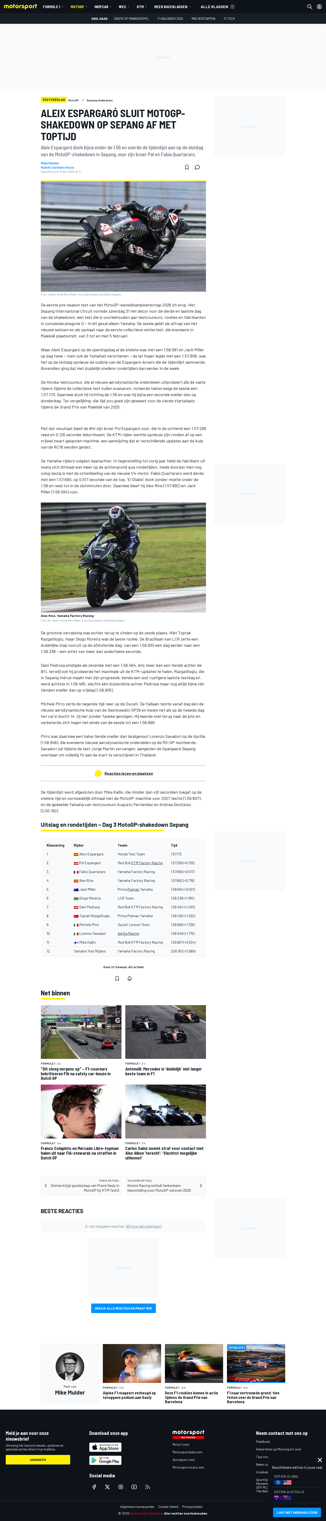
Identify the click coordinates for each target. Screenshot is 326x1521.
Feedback (263, 1441)
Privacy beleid (192, 1507)
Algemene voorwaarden (137, 1507)
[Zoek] (310, 6)
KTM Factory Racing (147, 863)
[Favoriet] (187, 167)
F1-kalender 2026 (170, 18)
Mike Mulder (50, 163)
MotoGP (77, 6)
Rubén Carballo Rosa (57, 167)
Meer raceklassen (170, 6)
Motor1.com (181, 1444)
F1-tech (229, 18)
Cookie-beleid (168, 1507)
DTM (140, 6)
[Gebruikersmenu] (319, 6)
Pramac (133, 889)
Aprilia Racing (128, 933)
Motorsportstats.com (188, 1467)
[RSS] (147, 1487)
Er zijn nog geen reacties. (123, 1226)
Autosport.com (184, 1460)
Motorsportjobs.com (187, 1452)
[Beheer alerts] (129, 978)
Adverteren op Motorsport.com (278, 1449)
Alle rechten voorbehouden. (186, 1513)
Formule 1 (51, 6)
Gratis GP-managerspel (131, 18)
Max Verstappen (203, 18)
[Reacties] (199, 167)
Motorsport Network (146, 1513)
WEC (122, 6)
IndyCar (101, 6)
